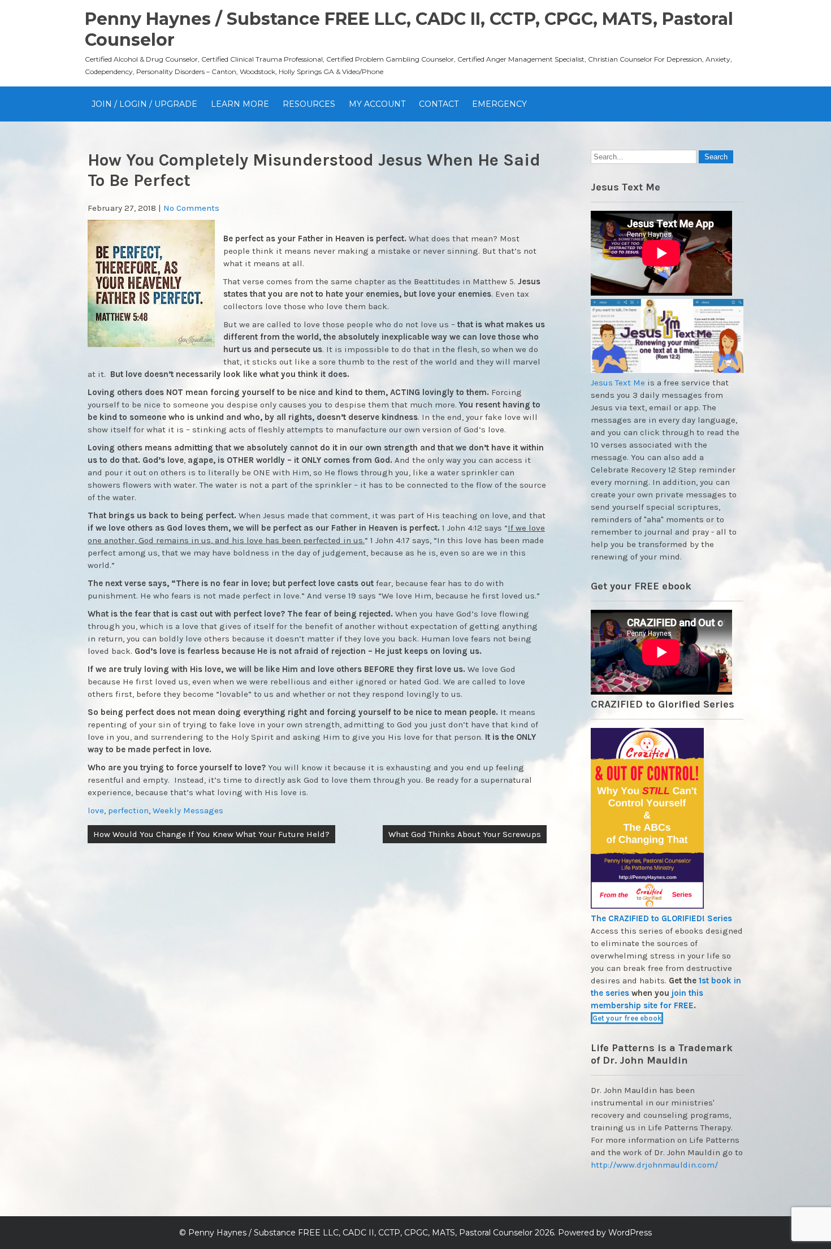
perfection (128, 810)
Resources (309, 104)
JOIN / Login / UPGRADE (144, 104)
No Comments (191, 208)
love (96, 810)
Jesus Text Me (618, 383)
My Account (377, 104)
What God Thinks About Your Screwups (464, 834)
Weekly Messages (188, 810)
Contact (438, 104)
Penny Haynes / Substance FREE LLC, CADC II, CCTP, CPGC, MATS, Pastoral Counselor (360, 1233)
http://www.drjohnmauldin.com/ (654, 1165)
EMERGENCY (499, 104)
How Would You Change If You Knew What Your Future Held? (211, 834)
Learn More (240, 104)
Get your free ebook (626, 1018)
